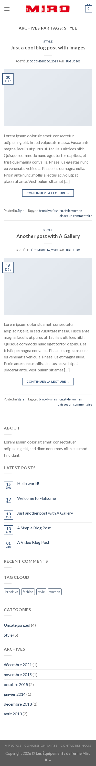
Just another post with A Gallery (45, 512)
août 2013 (13, 713)
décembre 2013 (18, 704)
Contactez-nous (75, 745)
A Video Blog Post (33, 542)
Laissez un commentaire (75, 216)
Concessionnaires (40, 745)
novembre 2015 (18, 674)
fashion (57, 211)
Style (48, 41)
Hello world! (28, 483)
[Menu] (7, 9)
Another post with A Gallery (48, 236)
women (76, 211)
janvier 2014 (15, 694)
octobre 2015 (16, 684)
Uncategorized (17, 625)
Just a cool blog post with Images (48, 47)
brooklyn (45, 211)
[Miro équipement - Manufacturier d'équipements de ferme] (48, 9)
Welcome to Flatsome (36, 498)
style (67, 211)
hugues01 (72, 61)
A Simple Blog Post (34, 527)
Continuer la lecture (48, 193)
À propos (13, 745)
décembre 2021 (18, 664)
